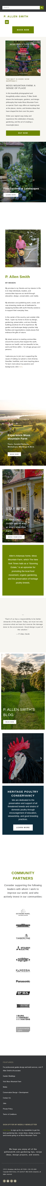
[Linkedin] (15, 1181)
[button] (7, 22)
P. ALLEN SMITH (16, 16)
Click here (6, 1130)
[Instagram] (11, 1181)
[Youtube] (7, 1181)
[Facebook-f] (4, 1181)
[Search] (42, 7)
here (20, 367)
